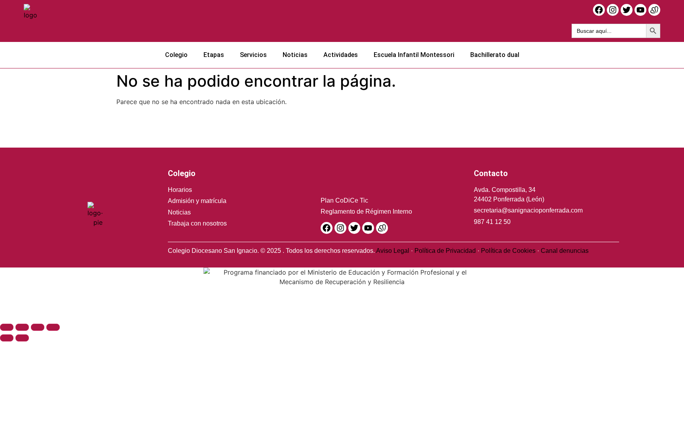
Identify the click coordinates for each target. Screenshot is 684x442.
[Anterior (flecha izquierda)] (6, 337)
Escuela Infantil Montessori (414, 55)
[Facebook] (599, 10)
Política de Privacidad (445, 250)
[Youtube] (640, 10)
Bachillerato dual (494, 55)
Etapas (213, 55)
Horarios (180, 189)
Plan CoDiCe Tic (344, 200)
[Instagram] (613, 10)
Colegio (176, 55)
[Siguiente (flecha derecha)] (22, 337)
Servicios (253, 55)
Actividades (340, 55)
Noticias (295, 55)
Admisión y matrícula (197, 200)
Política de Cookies (508, 250)
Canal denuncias (565, 250)
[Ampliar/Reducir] (6, 327)
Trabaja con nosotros (197, 223)
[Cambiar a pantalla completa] (22, 327)
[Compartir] (37, 327)
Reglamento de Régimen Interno (366, 211)
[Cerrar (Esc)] (53, 327)
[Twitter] (627, 10)
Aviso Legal (392, 250)
